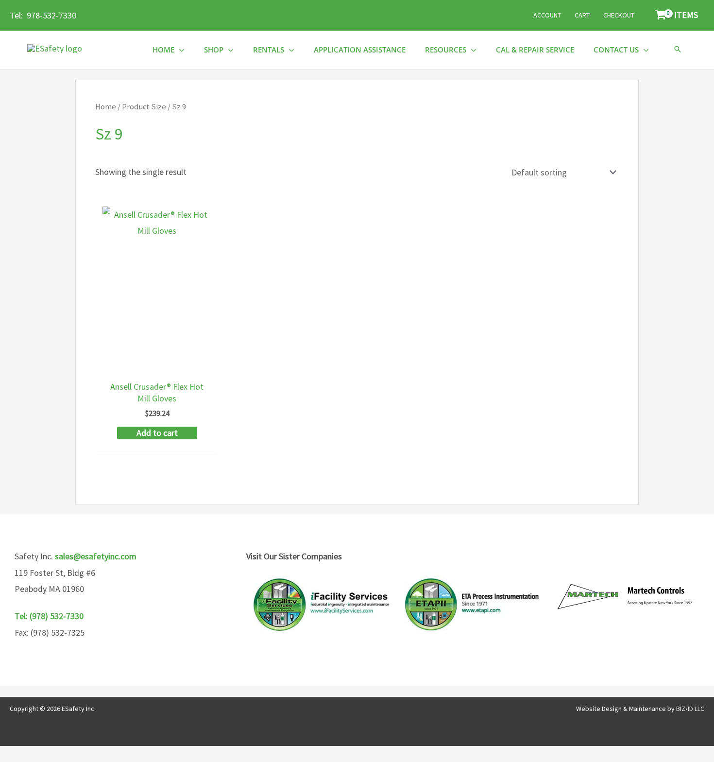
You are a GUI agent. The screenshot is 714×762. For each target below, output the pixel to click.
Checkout (618, 15)
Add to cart (157, 432)
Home (105, 107)
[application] (179, 49)
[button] (677, 49)
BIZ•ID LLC (690, 708)
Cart (582, 15)
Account (547, 15)
